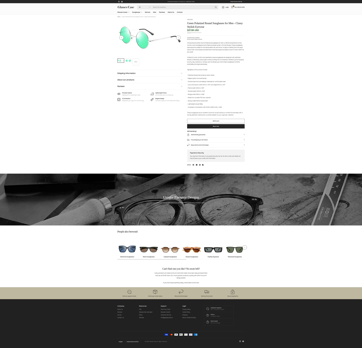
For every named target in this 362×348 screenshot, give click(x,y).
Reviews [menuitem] (162, 12)
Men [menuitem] (154, 12)
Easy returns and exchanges (200, 145)
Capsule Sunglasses (170, 257)
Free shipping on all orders (199, 140)
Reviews (121, 86)
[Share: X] (196, 165)
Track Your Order (165, 309)
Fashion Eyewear (213, 257)
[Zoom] (179, 22)
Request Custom (165, 312)
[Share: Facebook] (193, 165)
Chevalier (190, 19)
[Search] (215, 7)
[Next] (178, 37)
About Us (120, 309)
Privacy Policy (186, 309)
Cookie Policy (186, 312)
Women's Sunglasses (127, 257)
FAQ (140, 309)
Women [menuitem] (147, 12)
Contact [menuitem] (180, 12)
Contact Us (120, 317)
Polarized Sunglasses (235, 257)
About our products (125, 80)
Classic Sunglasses (192, 257)
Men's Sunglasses (149, 257)
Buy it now (216, 126)
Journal (119, 315)
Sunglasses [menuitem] (136, 12)
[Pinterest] (121, 1)
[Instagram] (118, 1)
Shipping (189, 32)
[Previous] (121, 37)
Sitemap (141, 317)
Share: (189, 165)
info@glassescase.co (167, 317)
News (140, 315)
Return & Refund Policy (189, 317)
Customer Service (166, 315)
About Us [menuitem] (171, 12)
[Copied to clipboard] (203, 165)
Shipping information (126, 73)
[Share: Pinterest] (200, 165)
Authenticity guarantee (198, 134)
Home (118, 16)
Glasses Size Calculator (145, 312)
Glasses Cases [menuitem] (122, 12)
